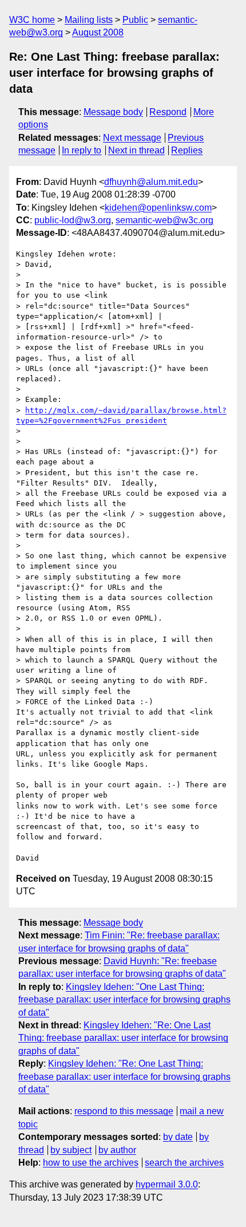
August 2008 (98, 32)
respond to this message (123, 1111)
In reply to (81, 150)
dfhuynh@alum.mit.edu (151, 182)
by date (178, 1137)
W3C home (32, 20)
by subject (71, 1150)
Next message (132, 138)
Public (135, 20)
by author (117, 1150)
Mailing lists (89, 20)
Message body (113, 112)
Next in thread (136, 150)
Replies (187, 150)
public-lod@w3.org (72, 220)
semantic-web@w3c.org (164, 220)
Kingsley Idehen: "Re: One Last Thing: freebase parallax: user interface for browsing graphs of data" (123, 1038)
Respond (168, 112)
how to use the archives (90, 1162)
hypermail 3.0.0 (167, 1184)
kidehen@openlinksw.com (158, 207)
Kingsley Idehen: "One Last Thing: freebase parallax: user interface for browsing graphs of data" (124, 999)
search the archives (184, 1162)
